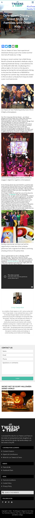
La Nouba (12, 194)
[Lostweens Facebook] (2, 502)
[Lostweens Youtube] (11, 502)
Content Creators (8, 451)
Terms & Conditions (9, 480)
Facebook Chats (8, 470)
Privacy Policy (7, 486)
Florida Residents (13, 261)
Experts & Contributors (10, 454)
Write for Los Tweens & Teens (12, 457)
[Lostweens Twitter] (5, 502)
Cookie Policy (7, 483)
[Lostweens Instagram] (8, 502)
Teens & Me (6, 467)
